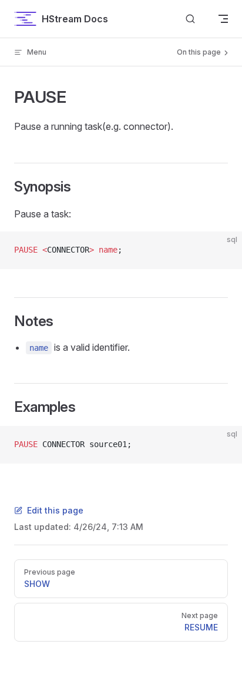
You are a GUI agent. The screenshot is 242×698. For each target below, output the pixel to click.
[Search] (190, 19)
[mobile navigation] (223, 19)
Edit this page (55, 510)
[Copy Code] (223, 250)
